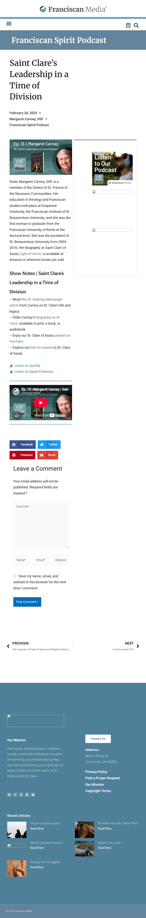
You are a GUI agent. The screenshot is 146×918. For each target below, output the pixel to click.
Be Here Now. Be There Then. (118, 823)
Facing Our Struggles (45, 862)
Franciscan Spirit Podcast (58, 40)
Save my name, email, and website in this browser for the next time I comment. (39, 582)
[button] (9, 24)
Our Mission (16, 740)
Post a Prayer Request (102, 778)
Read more (37, 828)
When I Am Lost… (110, 843)
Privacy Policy (96, 772)
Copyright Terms (98, 791)
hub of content (41, 347)
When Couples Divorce (46, 843)
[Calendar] (128, 26)
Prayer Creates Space (45, 823)
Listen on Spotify (27, 366)
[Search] (136, 26)
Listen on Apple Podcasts (33, 371)
